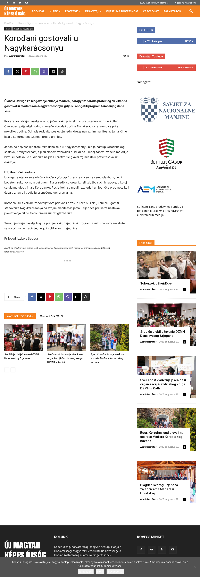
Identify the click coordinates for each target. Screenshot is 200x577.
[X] (17, 71)
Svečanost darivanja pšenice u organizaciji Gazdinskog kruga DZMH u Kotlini (65, 358)
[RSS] (20, 2)
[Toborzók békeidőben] (166, 272)
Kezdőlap (9, 23)
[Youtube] (26, 2)
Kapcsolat (151, 11)
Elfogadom (85, 571)
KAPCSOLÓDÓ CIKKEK (20, 316)
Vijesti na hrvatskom (185, 2)
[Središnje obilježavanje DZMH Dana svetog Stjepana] (23, 337)
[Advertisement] (66, 88)
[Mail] (14, 2)
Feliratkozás (185, 67)
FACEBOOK (146, 30)
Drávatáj (92, 11)
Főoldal (38, 11)
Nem (100, 571)
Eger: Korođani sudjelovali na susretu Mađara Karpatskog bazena (107, 358)
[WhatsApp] (35, 71)
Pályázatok (172, 11)
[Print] (62, 71)
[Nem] (195, 567)
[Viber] (44, 71)
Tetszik (189, 41)
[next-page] (13, 370)
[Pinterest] (26, 71)
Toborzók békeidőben (156, 283)
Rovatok (71, 11)
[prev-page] (6, 370)
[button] (191, 11)
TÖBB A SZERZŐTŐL (51, 316)
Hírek (53, 11)
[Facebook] (7, 2)
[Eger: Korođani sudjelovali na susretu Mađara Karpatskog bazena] (109, 337)
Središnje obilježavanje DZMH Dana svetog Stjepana (162, 334)
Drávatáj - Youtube (151, 56)
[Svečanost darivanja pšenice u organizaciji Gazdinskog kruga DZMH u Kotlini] (66, 337)
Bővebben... (115, 571)
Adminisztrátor (17, 55)
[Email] (53, 71)
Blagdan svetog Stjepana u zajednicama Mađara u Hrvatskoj (160, 489)
